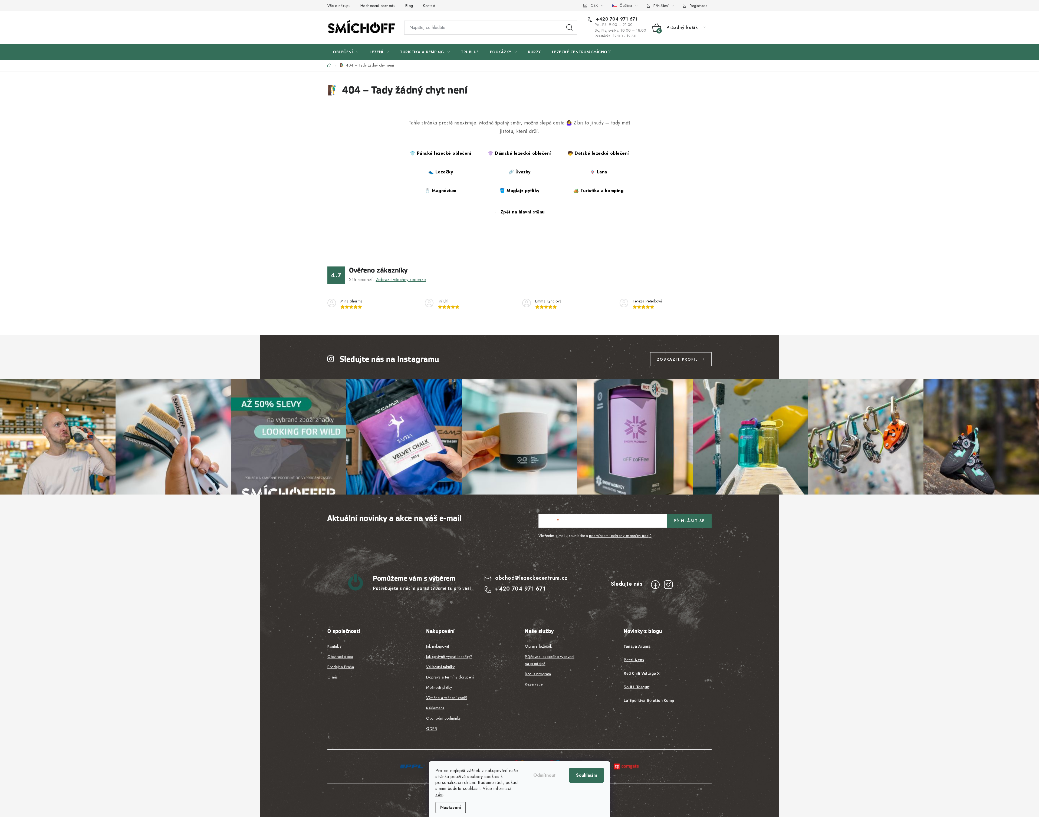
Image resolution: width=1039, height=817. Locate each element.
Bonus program (538, 674)
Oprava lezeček (538, 646)
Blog (409, 5)
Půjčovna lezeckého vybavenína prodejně (549, 660)
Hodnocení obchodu (378, 5)
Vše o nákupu (338, 5)
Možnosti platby (439, 687)
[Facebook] (655, 584)
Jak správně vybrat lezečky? (449, 656)
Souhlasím (586, 775)
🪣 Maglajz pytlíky (519, 190)
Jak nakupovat (437, 646)
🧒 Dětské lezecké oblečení (598, 153)
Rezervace (534, 684)
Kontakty (334, 646)
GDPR (431, 728)
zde (439, 794)
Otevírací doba (340, 656)
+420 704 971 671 (616, 19)
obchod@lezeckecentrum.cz (531, 578)
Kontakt (429, 5)
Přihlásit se (689, 520)
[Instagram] (668, 584)
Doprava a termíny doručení (450, 677)
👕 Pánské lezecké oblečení (441, 153)
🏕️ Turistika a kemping (598, 190)
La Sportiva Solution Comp (649, 700)
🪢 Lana (598, 172)
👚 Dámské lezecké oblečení (519, 153)
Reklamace (435, 708)
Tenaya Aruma (637, 646)
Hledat (569, 28)
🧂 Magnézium (440, 190)
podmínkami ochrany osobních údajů (620, 535)
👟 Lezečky (440, 172)
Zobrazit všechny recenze (401, 279)
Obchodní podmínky (443, 718)
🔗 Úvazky (519, 172)
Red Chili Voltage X (642, 673)
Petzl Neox (634, 660)
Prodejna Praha (340, 667)
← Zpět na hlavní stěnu (520, 212)
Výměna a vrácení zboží (446, 697)
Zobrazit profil (677, 359)
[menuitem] (345, 52)
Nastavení (450, 807)
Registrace (698, 5)
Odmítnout (544, 775)
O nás (332, 677)
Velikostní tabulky (440, 667)
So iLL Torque (636, 687)
